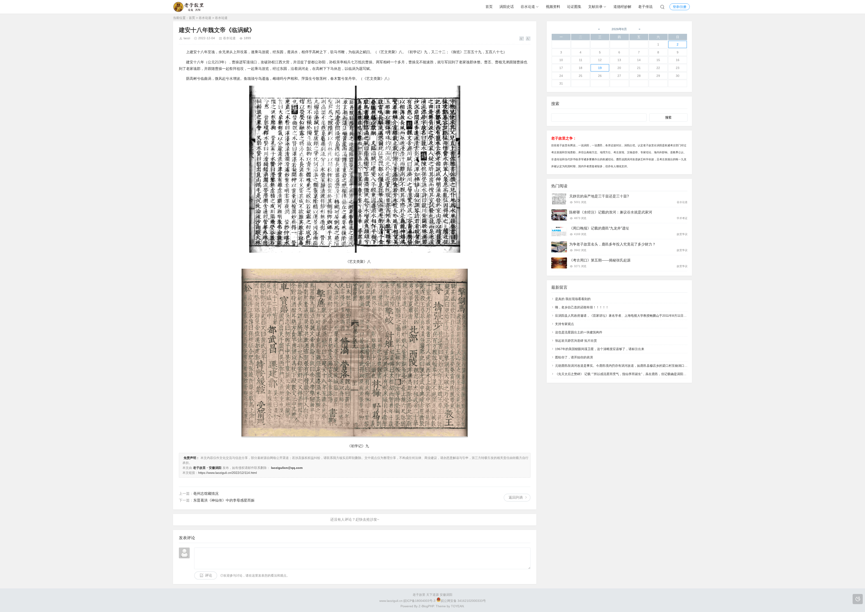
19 (600, 68)
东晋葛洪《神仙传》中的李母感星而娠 (224, 500)
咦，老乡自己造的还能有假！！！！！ (582, 307)
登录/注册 (679, 7)
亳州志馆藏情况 (206, 493)
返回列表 (516, 497)
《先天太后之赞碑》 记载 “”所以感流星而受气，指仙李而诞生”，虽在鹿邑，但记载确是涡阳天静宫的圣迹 (628, 374)
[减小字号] (528, 38)
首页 (489, 7)
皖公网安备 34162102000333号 (463, 601)
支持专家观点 (564, 324)
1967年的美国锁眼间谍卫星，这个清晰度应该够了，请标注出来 (599, 349)
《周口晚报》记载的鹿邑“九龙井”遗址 (599, 228)
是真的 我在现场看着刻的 (573, 299)
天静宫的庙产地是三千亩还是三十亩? (599, 196)
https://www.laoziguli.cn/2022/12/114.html (227, 472)
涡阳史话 (506, 7)
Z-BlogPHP (426, 606)
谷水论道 (528, 7)
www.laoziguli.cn (391, 601)
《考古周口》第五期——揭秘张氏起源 (600, 260)
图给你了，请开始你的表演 (574, 357)
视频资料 (553, 7)
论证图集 (574, 7)
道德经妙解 (622, 7)
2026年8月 (619, 29)
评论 (208, 575)
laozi (187, 38)
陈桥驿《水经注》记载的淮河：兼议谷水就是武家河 (610, 212)
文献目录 (595, 7)
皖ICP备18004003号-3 (419, 601)
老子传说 (645, 7)
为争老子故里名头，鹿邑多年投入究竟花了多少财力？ (612, 244)
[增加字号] (521, 38)
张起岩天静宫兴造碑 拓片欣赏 (576, 340)
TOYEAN (457, 606)
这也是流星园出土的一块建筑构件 (578, 332)
